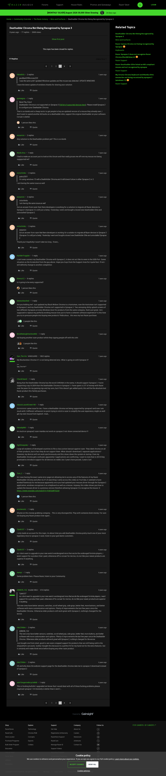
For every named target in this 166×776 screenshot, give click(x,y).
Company (77, 725)
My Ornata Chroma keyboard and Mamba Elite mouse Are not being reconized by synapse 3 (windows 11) (134, 77)
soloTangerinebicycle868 (27, 682)
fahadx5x (21, 74)
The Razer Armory (41, 19)
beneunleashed (23, 301)
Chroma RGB (32, 733)
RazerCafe (8, 733)
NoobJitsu (21, 152)
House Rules (76, 5)
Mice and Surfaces (57, 19)
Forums (45, 5)
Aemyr (19, 572)
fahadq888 (21, 427)
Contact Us (78, 745)
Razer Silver (124, 5)
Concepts (31, 737)
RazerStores (9, 729)
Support (59, 5)
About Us (77, 729)
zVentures (77, 741)
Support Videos (56, 748)
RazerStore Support (58, 737)
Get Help (54, 729)
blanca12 (21, 278)
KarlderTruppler (23, 255)
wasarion (21, 135)
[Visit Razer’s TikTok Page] (98, 748)
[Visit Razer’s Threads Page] (98, 737)
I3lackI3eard (22, 379)
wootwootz (21, 509)
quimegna (21, 98)
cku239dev (21, 627)
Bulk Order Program (12, 745)
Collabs (30, 745)
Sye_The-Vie (22, 356)
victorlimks (21, 173)
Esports (30, 741)
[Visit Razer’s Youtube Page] (98, 744)
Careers (76, 733)
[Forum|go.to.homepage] (20, 5)
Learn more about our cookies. (127, 759)
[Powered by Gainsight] (83, 715)
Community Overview (22, 19)
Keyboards (119, 50)
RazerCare (54, 741)
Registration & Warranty (59, 733)
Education (8, 748)
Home (8, 19)
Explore (30, 725)
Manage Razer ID (57, 745)
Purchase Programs (12, 741)
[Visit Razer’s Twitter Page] (98, 740)
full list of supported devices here (72, 105)
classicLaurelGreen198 (26, 404)
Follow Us (100, 725)
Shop (7, 725)
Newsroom (77, 737)
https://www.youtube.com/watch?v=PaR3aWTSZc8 (38, 490)
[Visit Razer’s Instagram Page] (98, 733)
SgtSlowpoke (22, 445)
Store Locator (10, 737)
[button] (153, 5)
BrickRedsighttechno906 (27, 334)
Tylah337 (20, 529)
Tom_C (19, 473)
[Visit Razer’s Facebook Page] (98, 729)
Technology (32, 729)
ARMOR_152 (22, 590)
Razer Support (121, 60)
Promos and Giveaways (100, 5)
